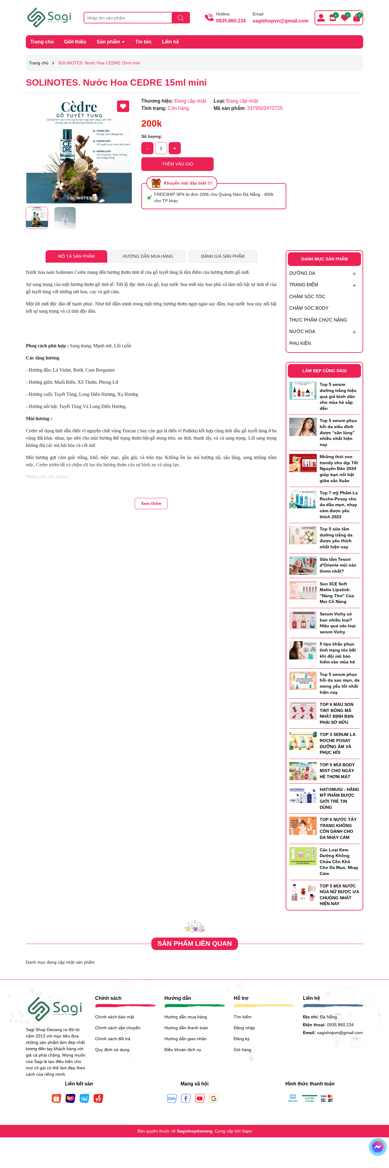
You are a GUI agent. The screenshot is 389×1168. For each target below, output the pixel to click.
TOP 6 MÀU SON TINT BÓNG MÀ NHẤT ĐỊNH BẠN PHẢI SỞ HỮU (336, 713)
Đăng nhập (244, 1027)
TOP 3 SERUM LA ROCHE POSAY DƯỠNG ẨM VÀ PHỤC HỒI (337, 743)
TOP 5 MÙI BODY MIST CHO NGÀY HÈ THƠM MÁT (337, 770)
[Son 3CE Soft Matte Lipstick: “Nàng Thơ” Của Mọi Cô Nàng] (303, 589)
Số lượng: (151, 136)
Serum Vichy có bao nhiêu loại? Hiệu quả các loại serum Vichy (338, 622)
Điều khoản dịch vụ (182, 1049)
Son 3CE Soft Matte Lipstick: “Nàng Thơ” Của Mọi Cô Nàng (337, 592)
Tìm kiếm (243, 1016)
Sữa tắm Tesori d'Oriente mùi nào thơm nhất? (338, 565)
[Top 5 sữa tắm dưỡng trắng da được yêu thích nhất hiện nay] (303, 535)
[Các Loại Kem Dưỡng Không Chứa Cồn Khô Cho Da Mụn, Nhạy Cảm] (303, 855)
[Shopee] (56, 1097)
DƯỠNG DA (302, 273)
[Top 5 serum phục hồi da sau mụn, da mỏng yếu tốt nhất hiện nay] (303, 680)
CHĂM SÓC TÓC (307, 296)
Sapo (247, 1131)
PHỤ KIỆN (300, 343)
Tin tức (143, 41)
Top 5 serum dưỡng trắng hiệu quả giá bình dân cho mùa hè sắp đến (338, 396)
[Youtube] (200, 1097)
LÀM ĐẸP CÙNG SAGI (324, 370)
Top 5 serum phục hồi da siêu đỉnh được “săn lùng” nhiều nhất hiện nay (338, 432)
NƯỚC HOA (302, 331)
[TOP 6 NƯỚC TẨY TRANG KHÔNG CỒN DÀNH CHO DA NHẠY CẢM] (303, 825)
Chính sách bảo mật (114, 1016)
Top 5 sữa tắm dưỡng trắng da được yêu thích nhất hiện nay (336, 537)
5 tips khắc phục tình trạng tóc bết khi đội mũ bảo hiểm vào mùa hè (338, 653)
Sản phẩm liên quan (194, 943)
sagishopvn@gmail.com (280, 20)
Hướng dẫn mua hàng (185, 1016)
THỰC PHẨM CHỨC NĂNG (318, 319)
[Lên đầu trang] (377, 1131)
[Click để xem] (79, 150)
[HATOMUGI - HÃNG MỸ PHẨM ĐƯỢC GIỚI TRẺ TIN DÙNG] (303, 795)
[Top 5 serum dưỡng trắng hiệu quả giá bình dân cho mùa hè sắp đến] (303, 390)
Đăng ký (242, 1038)
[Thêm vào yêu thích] (123, 106)
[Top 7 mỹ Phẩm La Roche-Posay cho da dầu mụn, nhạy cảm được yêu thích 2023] (303, 498)
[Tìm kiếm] (181, 17)
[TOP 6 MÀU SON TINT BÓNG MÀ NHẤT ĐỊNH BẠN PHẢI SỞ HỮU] (303, 710)
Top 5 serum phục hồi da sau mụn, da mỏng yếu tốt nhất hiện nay (340, 683)
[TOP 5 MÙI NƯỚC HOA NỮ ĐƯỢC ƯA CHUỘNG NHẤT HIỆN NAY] (303, 891)
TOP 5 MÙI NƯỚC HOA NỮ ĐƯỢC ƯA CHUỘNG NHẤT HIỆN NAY (339, 895)
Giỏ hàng (242, 1049)
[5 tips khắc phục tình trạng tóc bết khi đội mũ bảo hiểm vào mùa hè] (303, 650)
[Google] (214, 1097)
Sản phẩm (109, 41)
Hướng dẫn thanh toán (186, 1027)
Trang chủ (42, 41)
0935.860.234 (231, 20)
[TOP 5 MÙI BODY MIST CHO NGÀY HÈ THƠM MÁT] (303, 770)
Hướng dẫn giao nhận (185, 1038)
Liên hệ (170, 41)
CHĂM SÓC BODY (309, 308)
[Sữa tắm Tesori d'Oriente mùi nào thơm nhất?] (303, 565)
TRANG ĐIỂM (303, 284)
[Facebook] (186, 1097)
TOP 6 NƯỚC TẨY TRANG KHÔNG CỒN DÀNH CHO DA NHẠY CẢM (338, 828)
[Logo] (50, 17)
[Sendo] (98, 1097)
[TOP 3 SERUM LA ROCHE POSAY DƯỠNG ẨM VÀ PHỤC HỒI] (303, 740)
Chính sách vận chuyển (117, 1027)
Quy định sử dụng (112, 1049)
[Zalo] (172, 1097)
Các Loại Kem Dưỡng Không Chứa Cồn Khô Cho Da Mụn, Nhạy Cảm (339, 861)
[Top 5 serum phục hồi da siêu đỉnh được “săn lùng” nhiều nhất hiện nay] (303, 426)
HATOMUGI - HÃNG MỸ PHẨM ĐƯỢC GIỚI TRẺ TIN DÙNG (339, 798)
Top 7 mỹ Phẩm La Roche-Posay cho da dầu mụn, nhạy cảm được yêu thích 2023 (339, 504)
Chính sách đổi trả (112, 1038)
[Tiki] (84, 1097)
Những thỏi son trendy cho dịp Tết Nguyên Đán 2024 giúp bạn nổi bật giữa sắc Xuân (339, 468)
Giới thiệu (75, 41)
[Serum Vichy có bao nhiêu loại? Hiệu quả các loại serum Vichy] (303, 620)
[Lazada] (70, 1097)
